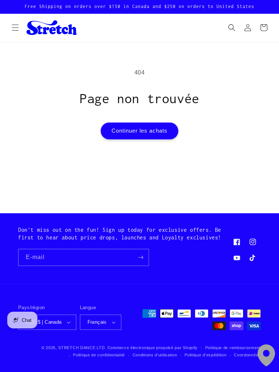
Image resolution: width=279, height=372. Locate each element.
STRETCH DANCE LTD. (82, 347)
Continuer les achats (139, 131)
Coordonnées (247, 355)
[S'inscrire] (141, 257)
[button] (15, 28)
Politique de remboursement (233, 347)
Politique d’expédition (205, 355)
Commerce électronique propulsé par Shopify (153, 347)
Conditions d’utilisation (155, 355)
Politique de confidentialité (99, 355)
